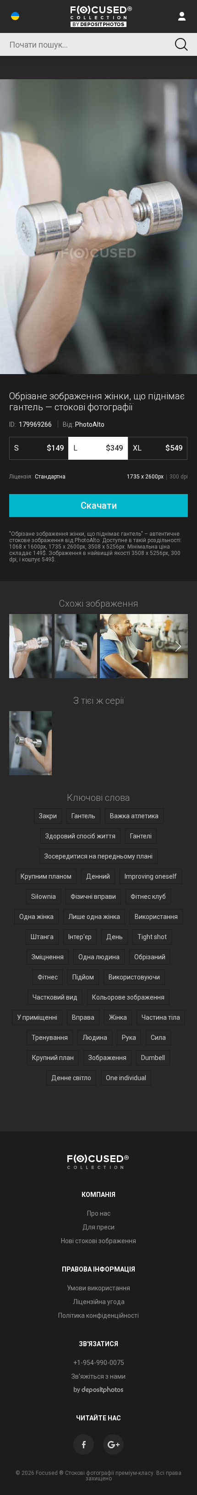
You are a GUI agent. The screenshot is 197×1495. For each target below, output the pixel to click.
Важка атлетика (134, 816)
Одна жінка (36, 916)
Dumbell (153, 1057)
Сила (158, 1037)
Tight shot (152, 936)
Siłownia (43, 896)
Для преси (98, 1227)
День (114, 936)
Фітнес (48, 977)
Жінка (118, 1017)
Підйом (83, 977)
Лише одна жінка (94, 916)
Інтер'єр (80, 936)
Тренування (50, 1037)
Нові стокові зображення (98, 1241)
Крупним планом (46, 876)
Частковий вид (55, 997)
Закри (48, 816)
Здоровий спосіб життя (80, 836)
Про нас (98, 1213)
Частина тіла (161, 1017)
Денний (98, 876)
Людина (94, 1037)
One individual (126, 1078)
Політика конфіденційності (98, 1315)
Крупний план (53, 1057)
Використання (156, 916)
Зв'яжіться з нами (98, 1376)
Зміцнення (48, 957)
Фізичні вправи (93, 896)
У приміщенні (37, 1017)
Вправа (83, 1017)
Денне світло (71, 1078)
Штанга (42, 936)
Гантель (83, 816)
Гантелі (141, 836)
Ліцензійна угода (99, 1301)
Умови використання (98, 1288)
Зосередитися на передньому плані (98, 856)
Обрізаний (149, 957)
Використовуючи (134, 977)
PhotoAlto (89, 424)
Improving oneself (151, 876)
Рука (129, 1037)
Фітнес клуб (148, 896)
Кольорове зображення (128, 997)
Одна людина (99, 957)
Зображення (107, 1057)
